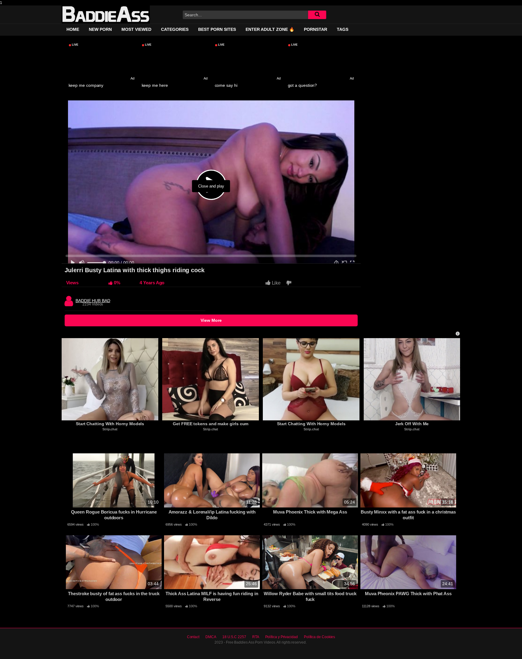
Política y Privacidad (281, 637)
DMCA (210, 637)
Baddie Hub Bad (93, 299)
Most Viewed (136, 29)
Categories (174, 29)
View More (211, 320)
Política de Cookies (319, 637)
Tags (342, 29)
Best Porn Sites (217, 29)
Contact (193, 637)
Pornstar (315, 29)
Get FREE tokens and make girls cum (210, 423)
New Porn (100, 29)
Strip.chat (110, 429)
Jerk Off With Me (412, 423)
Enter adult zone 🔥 (270, 29)
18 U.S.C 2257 (234, 637)
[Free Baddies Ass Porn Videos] (106, 14)
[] (317, 15)
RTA (255, 637)
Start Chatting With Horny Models (110, 423)
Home (72, 29)
